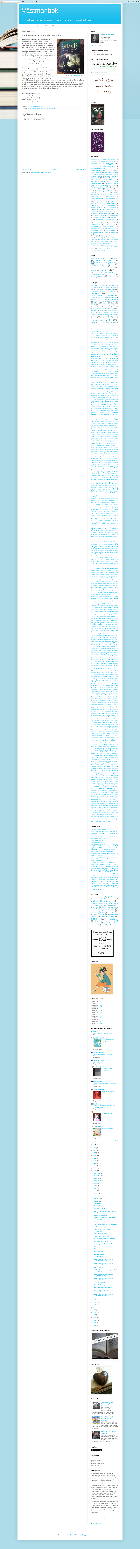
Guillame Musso (100, 506)
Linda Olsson (114, 622)
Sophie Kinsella (109, 774)
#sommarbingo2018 (112, 866)
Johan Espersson (103, 563)
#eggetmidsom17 (95, 835)
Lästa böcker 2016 (111, 194)
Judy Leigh (98, 579)
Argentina (102, 285)
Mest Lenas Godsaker (100, 1112)
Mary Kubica (108, 676)
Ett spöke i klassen (99, 1208)
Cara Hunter (98, 406)
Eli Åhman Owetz (97, 458)
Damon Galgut (94, 442)
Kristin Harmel (103, 609)
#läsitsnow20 (105, 859)
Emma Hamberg (101, 475)
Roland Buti (99, 740)
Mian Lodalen (114, 687)
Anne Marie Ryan (100, 373)
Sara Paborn (114, 753)
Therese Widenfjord (102, 790)
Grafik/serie (94, 258)
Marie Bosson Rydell (108, 661)
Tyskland (100, 320)
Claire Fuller (115, 436)
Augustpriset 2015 (112, 176)
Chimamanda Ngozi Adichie (100, 429)
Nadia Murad (94, 704)
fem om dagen (110, 215)
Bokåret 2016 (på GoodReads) (103, 1287)
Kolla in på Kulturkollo (105, 191)
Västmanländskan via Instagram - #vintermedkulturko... (104, 1295)
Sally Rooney (98, 746)
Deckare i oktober (113, 903)
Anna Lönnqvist (103, 368)
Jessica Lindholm (108, 554)
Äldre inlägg (80, 169)
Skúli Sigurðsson (106, 768)
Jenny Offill (104, 548)
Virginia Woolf (94, 810)
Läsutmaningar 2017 (100, 1256)
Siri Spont (99, 768)
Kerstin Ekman (113, 598)
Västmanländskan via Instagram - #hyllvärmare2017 (104, 1279)
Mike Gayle (109, 693)
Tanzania (107, 317)
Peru (94, 312)
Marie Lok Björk (113, 663)
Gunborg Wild (108, 506)
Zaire (114, 322)
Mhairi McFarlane (112, 686)
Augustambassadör (96, 176)
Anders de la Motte (109, 346)
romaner (104, 270)
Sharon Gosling (100, 764)
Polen (99, 312)
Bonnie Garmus (109, 397)
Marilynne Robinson (108, 668)
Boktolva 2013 (95, 872)
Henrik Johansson (96, 518)
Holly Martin (114, 520)
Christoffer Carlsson (106, 434)
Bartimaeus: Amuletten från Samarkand (105, 1224)
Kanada (93, 305)
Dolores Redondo (99, 451)
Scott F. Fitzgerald (101, 763)
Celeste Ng (110, 423)
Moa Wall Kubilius (110, 696)
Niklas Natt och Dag (96, 709)
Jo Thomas (106, 559)
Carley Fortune (110, 408)
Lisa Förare (110, 630)
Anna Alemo (95, 360)
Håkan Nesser (98, 523)
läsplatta (99, 221)
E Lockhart (107, 453)
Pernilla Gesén (107, 724)
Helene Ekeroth (95, 517)
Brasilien (108, 287)
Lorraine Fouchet (109, 635)
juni (95, 1188)
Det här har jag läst (99, 1067)
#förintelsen (94, 161)
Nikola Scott (105, 709)
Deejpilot (73, 1535)
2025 (94, 1150)
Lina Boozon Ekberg (96, 620)
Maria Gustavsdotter (112, 656)
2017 (100, 1007)
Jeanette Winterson (102, 539)
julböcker (104, 217)
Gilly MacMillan (102, 502)
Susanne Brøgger (102, 779)
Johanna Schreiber (112, 568)
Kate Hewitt (99, 596)
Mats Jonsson (114, 678)
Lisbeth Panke (111, 632)
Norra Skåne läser (113, 913)
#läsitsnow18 (94, 859)
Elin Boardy (94, 460)
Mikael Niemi (114, 691)
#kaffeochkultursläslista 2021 (109, 851)
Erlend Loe (94, 479)
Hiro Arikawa (94, 520)
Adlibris (41, 102)
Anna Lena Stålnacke (108, 366)
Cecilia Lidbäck (99, 421)
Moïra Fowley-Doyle (101, 700)
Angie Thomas (104, 352)
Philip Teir (93, 729)
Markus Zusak (110, 672)
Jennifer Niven (100, 544)
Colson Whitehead (113, 440)
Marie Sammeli (94, 665)
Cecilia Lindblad (109, 421)
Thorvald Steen (114, 792)
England (34, 108)
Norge (112, 308)
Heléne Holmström (113, 517)
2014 (100, 1012)
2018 (100, 1005)
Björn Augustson (102, 395)
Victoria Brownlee (95, 809)
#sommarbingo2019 (96, 868)
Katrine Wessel (107, 596)
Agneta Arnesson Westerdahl (99, 335)
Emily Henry (99, 472)
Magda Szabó (103, 643)
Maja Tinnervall (110, 644)
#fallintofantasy (114, 836)
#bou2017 (103, 833)
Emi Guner (103, 470)
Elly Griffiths (111, 466)
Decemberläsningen (100, 1285)
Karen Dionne (108, 585)
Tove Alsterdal (100, 796)
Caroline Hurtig (110, 410)
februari (96, 1198)
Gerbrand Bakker (113, 500)
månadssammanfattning (111, 221)
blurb (102, 205)
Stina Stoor (94, 777)
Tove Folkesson (109, 796)
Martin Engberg (106, 674)
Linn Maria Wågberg (110, 626)
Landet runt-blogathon (104, 192)
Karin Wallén (107, 590)
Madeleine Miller (109, 641)
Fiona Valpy (98, 487)
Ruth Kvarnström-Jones (108, 744)
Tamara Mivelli (114, 783)
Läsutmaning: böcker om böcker (105, 876)
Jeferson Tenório (95, 541)
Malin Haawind (104, 648)
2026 (94, 1148)
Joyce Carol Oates (108, 578)
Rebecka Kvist (114, 737)
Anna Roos (111, 368)
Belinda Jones (103, 392)
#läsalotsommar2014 (112, 853)
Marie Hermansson (102, 663)
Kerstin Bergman (104, 598)
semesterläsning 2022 (110, 226)
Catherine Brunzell (101, 419)
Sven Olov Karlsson (107, 781)
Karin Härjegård (102, 589)
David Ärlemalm (103, 447)
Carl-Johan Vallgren (100, 408)
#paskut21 (109, 864)
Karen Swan (115, 585)
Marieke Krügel (99, 667)
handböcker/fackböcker (99, 266)
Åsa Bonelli (94, 820)
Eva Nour (99, 481)
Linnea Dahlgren (99, 628)
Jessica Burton (109, 552)
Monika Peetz (111, 698)
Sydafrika (113, 316)
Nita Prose (111, 713)
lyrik (102, 268)
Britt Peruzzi (115, 399)
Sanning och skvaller (100, 1233)
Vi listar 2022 (98, 200)
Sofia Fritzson (95, 770)
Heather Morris (110, 513)
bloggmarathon (98, 203)
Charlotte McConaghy (111, 427)
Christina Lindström (106, 430)
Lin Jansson (108, 618)
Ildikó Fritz (105, 527)
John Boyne (99, 572)
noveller (110, 268)
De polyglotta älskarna (100, 1215)
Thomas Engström (104, 792)
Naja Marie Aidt (102, 704)
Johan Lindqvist (113, 563)
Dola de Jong (105, 449)
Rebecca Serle (107, 737)
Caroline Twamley (104, 414)
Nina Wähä (115, 711)
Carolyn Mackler (95, 416)
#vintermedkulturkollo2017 (100, 174)
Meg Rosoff (109, 683)
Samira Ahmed (106, 746)
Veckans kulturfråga (96, 198)
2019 (94, 1166)
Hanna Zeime (110, 509)
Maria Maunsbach (105, 657)
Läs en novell (106, 907)
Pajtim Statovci (110, 718)
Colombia (98, 289)
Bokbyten (105, 178)
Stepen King (106, 775)
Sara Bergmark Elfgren (107, 750)
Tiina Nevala (94, 794)
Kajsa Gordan (111, 583)
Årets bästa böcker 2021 (107, 248)
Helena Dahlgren (101, 515)
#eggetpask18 (114, 835)
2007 (94, 1322)
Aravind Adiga (101, 380)
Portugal (106, 312)
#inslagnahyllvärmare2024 (111, 849)
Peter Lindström (98, 726)
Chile (92, 289)
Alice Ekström (114, 342)
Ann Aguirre (112, 352)
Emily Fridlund (111, 470)
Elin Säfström (101, 462)
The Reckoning (98, 1251)
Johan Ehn (94, 563)
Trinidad (114, 317)
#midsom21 (115, 859)
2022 (94, 1158)
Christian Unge (95, 430)
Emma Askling (95, 473)
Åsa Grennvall (102, 820)
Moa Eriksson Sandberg (108, 695)
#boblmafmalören (95, 159)
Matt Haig (108, 680)
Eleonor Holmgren (113, 456)
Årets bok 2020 (99, 237)
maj (95, 1191)
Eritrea (107, 293)
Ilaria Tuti (99, 527)
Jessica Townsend (113, 555)
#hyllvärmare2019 (113, 848)
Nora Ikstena (111, 715)
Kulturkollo (93, 192)
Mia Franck (100, 687)
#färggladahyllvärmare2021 (98, 838)
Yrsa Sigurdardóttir (109, 816)
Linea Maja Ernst (99, 626)
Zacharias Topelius (98, 818)
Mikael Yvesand (95, 693)
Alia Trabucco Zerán (103, 342)
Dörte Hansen (99, 453)
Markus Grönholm (100, 670)
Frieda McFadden (110, 497)
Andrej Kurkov (104, 348)
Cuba (104, 289)
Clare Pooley (114, 438)
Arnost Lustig (106, 382)
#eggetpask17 (105, 835)
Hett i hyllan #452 (97, 1062)
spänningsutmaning (111, 230)
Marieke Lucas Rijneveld (111, 667)
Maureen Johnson (113, 682)
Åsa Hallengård (111, 820)
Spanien (103, 316)
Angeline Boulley (95, 352)
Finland (100, 295)
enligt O (95, 1031)
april (95, 1193)
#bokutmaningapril (97, 831)
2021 (94, 1160)
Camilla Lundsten (95, 404)
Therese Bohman (105, 789)
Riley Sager (111, 739)
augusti (96, 1183)
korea (100, 324)
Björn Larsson (110, 395)
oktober (96, 1178)
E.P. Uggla (115, 453)
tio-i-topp (113, 232)
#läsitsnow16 (114, 857)
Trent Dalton (110, 798)
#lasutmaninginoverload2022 (98, 853)
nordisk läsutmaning (110, 883)
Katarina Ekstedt (95, 594)
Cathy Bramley (110, 419)
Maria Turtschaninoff (106, 659)
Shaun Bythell (108, 764)
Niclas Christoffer (97, 707)
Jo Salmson (98, 559)
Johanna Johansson (107, 567)
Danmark (111, 289)
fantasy (39, 108)
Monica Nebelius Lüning (101, 698)
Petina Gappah (107, 726)
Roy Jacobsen (113, 742)
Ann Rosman (101, 354)
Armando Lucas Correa (111, 380)
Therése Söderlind (113, 790)
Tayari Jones (101, 786)
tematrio (106, 232)
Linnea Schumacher (109, 628)
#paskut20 (102, 864)
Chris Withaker (114, 429)
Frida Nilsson (111, 495)
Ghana (99, 297)
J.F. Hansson (115, 532)
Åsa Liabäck (99, 822)
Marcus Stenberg (104, 652)
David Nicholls (105, 445)
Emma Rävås (110, 475)
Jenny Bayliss (108, 544)
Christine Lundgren (95, 434)
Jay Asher (105, 536)
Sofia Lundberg (113, 770)
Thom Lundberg (95, 792)
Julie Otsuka (104, 581)
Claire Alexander (107, 436)
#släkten (96, 166)
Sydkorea (93, 317)
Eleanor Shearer (95, 456)
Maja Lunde (102, 644)
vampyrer (112, 276)
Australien (112, 285)
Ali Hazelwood (112, 341)
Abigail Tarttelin (110, 331)
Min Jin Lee (115, 693)
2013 (100, 1014)
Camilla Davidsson (102, 403)
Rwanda (93, 314)
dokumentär (100, 264)
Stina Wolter (101, 777)
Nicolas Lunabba (107, 707)
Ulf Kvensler (102, 799)
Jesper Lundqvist (100, 550)
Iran (112, 301)
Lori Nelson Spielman (99, 635)
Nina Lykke (108, 711)
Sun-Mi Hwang (108, 777)
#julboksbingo (94, 851)
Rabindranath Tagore (108, 731)
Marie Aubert (98, 661)
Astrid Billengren (108, 386)
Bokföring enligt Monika (100, 1038)
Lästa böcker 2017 (96, 196)
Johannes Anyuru (106, 570)
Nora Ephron (102, 715)
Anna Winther (95, 371)
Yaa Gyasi (99, 814)
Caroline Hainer (102, 410)
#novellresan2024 (113, 862)
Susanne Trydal (113, 779)
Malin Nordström (99, 650)
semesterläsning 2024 (96, 228)
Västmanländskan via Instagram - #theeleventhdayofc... (104, 1264)
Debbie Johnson (113, 447)
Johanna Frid (114, 565)
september (97, 1180)
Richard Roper (103, 739)
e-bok (116, 213)
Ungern (100, 322)
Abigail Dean (103, 331)
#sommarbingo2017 (97, 866)
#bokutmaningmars (111, 831)
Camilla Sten (105, 405)
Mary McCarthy (98, 678)
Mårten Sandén (98, 702)
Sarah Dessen (99, 757)
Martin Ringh (94, 676)
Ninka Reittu (94, 713)
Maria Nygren (114, 657)
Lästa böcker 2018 (110, 196)
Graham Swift (99, 504)
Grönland (113, 297)
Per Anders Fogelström (109, 722)
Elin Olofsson (114, 460)
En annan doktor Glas (108, 1091)
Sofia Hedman (104, 770)
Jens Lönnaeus (111, 548)
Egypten (112, 291)
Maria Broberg (114, 654)
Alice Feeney (94, 344)
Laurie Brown (103, 614)
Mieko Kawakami (113, 689)
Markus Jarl (109, 670)
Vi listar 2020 (108, 198)
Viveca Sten (101, 810)
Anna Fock (111, 360)
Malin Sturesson (114, 650)
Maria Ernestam (95, 656)
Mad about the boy (99, 1227)
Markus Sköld (101, 672)
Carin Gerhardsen (107, 406)
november (97, 1175)
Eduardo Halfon (95, 455)
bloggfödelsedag (113, 202)
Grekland (105, 297)
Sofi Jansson (115, 768)
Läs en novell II (99, 874)
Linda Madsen (107, 622)
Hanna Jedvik (102, 509)
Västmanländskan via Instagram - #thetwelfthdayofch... (104, 1260)
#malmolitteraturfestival (96, 165)
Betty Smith (109, 393)
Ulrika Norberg (100, 803)
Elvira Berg (101, 468)
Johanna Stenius (95, 570)
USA (110, 320)
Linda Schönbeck (109, 624)
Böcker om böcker (36, 26)
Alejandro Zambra (104, 337)
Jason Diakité (98, 536)
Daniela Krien (109, 442)
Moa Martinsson (100, 696)
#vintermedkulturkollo (111, 172)
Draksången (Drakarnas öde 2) (103, 1244)
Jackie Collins (94, 534)
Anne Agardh (102, 371)
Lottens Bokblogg (98, 1060)
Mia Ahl (93, 687)
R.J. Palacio (98, 731)
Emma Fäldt (111, 473)
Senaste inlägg (26, 169)
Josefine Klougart (98, 576)
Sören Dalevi (100, 783)
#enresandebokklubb (96, 836)
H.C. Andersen (107, 507)
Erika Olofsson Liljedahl (105, 477)
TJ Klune (107, 783)
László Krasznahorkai (109, 639)
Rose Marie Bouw (102, 742)
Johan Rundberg (105, 565)
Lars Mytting (114, 613)
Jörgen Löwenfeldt (102, 583)
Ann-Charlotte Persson (107, 356)
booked (116, 211)
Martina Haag (101, 676)
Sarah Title (110, 759)
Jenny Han (114, 546)
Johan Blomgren (105, 561)
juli (95, 1186)
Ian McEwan (111, 523)
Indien (95, 301)
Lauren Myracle (95, 614)
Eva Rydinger (106, 481)
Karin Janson (111, 589)
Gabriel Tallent (114, 498)
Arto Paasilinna (99, 384)
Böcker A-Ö (111, 179)
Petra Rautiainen (95, 728)
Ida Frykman (105, 525)
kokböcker (115, 266)
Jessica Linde (99, 554)
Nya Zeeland (94, 310)
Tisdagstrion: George (107, 1128)
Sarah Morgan (109, 757)
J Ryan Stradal (107, 532)
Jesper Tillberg (108, 550)
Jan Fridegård (111, 534)
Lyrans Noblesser (98, 1089)
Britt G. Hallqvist (107, 399)
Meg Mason (101, 683)
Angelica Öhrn (113, 350)
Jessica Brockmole (99, 552)
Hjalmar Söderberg (104, 520)
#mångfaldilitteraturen (111, 165)
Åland (110, 324)
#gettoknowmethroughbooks (108, 161)
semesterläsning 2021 (96, 226)
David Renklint (114, 445)
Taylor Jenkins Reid (110, 786)
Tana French (94, 785)
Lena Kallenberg (101, 616)
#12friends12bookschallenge (98, 829)
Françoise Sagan (107, 489)
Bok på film (97, 178)
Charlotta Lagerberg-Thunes (111, 425)
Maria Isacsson (95, 657)
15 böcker (105, 868)
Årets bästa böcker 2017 (109, 245)
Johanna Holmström (96, 567)
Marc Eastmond (95, 652)
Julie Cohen (98, 581)
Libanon (114, 306)
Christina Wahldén (100, 432)
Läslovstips (115, 192)
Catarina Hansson (101, 418)
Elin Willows (108, 462)
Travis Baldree (101, 798)
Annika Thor (115, 379)
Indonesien (102, 301)
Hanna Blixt (94, 509)
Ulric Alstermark (102, 801)
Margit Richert (94, 654)
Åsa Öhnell (106, 822)
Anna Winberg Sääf (113, 369)
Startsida (23, 26)
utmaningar (104, 236)
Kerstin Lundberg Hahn (97, 600)
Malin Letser (111, 648)
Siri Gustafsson (105, 766)
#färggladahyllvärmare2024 (98, 842)
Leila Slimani (111, 614)
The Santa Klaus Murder (101, 1241)
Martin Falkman (114, 674)
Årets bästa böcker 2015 (106, 243)
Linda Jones (99, 622)
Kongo (116, 305)
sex (97, 272)
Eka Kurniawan (114, 455)
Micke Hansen (104, 689)
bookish (95, 213)
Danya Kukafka (105, 443)
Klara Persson (114, 605)
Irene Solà (99, 530)
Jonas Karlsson (100, 574)
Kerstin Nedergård (109, 600)
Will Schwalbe (102, 812)
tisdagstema (99, 234)
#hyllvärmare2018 (96, 848)
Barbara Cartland (105, 390)
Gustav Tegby (99, 507)
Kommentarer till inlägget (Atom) (41, 172)
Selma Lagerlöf (111, 763)
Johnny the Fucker (107, 1113)
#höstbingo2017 (96, 849)
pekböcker (93, 270)
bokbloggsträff (111, 205)
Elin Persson (94, 462)
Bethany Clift (100, 393)
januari (96, 1201)
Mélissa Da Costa (106, 702)
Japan (113, 303)
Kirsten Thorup (111, 601)
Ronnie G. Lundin (109, 741)
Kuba (100, 306)
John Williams (111, 572)
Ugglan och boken (98, 1126)
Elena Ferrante (104, 456)
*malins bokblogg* (98, 1052)
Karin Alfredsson (96, 587)
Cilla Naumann (99, 436)
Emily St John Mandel (111, 472)
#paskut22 (115, 864)
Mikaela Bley (102, 693)
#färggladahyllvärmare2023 (98, 840)
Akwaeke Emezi (95, 337)
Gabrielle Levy (95, 500)
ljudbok (92, 221)
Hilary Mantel (114, 518)
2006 (94, 1325)
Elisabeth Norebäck (106, 464)
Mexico (99, 308)
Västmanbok (40, 10)
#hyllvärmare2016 (96, 846)
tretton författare (105, 925)
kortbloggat (99, 219)
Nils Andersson (114, 709)
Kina (111, 305)
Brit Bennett (100, 399)
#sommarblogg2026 (109, 167)
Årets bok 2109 (102, 239)
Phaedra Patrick (113, 728)
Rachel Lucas (114, 733)
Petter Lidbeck (104, 728)
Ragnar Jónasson (104, 735)
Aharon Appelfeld (113, 335)
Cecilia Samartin (101, 423)
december (97, 1173)
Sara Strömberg (105, 755)
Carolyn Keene (114, 414)
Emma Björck (103, 473)
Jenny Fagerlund (104, 546)
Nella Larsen (104, 706)
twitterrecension (114, 234)
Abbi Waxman (95, 331)
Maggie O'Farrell (113, 643)
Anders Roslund (99, 346)
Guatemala (93, 299)
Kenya (106, 305)
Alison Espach (109, 344)
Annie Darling (98, 375)
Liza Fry (98, 634)
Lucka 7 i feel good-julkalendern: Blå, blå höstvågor (107, 1418)
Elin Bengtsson (114, 458)
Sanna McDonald (102, 748)
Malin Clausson (111, 646)
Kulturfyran (110, 872)
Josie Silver (99, 578)
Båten (96, 1249)
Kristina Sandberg (108, 611)
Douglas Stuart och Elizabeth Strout (102, 1033)
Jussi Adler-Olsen (113, 581)
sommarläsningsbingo (96, 230)
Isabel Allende (109, 530)
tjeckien (106, 324)
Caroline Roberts (105, 412)
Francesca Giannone (108, 487)
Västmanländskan (108, 34)
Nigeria (105, 308)
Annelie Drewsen (109, 373)
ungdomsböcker (50, 108)
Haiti (100, 299)
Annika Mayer (100, 379)
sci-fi (116, 270)
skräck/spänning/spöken (98, 274)
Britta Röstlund (95, 401)
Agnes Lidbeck (99, 333)
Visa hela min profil (96, 45)
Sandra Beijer (114, 746)
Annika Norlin (107, 379)
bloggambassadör (100, 202)
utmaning (115, 887)
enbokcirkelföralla (99, 215)
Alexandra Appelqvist (104, 339)
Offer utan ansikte (99, 1254)
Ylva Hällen (105, 814)
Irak (108, 301)
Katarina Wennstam (107, 594)
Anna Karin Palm (102, 364)
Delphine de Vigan (96, 449)
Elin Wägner (115, 462)
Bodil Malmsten (101, 397)
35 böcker (98, 870)
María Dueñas (107, 678)
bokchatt (93, 207)
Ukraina (93, 322)
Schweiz (116, 314)
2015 (100, 1010)
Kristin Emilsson (113, 607)
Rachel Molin (94, 735)
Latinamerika (107, 306)
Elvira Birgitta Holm (109, 468)
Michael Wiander (95, 689)
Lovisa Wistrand (110, 637)
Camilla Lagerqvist (113, 403)
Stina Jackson (114, 776)
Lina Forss (105, 620)
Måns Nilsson (110, 700)
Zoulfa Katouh (107, 818)
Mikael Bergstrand (96, 691)
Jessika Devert (103, 557)
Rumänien (113, 312)
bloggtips (93, 205)
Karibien (101, 305)
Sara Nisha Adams (99, 753)
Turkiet (92, 320)
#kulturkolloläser (108, 163)
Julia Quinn (105, 579)
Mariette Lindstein (96, 669)
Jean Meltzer (111, 536)
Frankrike (111, 295)
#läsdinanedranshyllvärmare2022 (99, 857)
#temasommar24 (96, 172)
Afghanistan (94, 285)
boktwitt (101, 211)
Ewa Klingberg (106, 483)
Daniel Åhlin (102, 442)
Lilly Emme (101, 618)
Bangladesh (94, 287)
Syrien (100, 317)
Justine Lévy (94, 583)
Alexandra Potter (102, 341)
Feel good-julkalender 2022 (106, 185)
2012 (100, 1016)
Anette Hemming (95, 350)
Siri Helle (113, 766)
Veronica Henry (108, 805)
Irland (116, 301)
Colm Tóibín (104, 440)
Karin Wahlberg (100, 590)
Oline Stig (99, 717)
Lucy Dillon (100, 639)
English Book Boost (100, 905)
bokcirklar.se (112, 207)
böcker (29, 108)
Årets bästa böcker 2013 (103, 241)
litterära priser (111, 219)
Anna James (101, 362)
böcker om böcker (104, 260)
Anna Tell (104, 369)
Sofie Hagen (108, 772)
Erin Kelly (115, 477)
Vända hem (97, 1203)
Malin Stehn (107, 650)
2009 (100, 1021)
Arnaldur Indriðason (96, 382)
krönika (95, 268)
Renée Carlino (94, 739)
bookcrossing (109, 211)
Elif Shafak (107, 458)
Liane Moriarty (111, 616)
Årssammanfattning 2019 (97, 250)
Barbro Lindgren (114, 390)
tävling (95, 236)
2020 (100, 1001)
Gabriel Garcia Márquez (103, 498)
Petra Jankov (114, 726)
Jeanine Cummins (113, 539)
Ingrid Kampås (107, 528)
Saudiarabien (108, 314)
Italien (105, 303)
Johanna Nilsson (101, 568)
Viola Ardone (114, 809)
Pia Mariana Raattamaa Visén (106, 729)
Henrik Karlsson (106, 518)
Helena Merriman (113, 515)
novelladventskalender (100, 223)
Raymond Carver (98, 737)
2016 (100, 1009)
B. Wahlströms (76, 75)
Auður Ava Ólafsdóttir (112, 388)
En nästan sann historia (101, 1222)
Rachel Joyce (98, 733)
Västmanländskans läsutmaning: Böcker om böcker (108, 1404)
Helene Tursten (104, 517)
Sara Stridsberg (95, 755)
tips (92, 234)
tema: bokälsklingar (96, 232)
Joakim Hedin (114, 559)
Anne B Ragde (111, 371)
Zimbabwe (93, 324)
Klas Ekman (94, 607)
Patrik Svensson (114, 720)
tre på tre (95, 925)
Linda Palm (96, 624)
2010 (100, 1020)
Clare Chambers (105, 438)
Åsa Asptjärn (114, 818)
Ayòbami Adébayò (95, 390)
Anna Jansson (110, 362)
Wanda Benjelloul (110, 810)
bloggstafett (110, 204)
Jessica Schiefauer (101, 555)
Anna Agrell (106, 358)
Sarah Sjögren (102, 759)
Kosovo (94, 306)
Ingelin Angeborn (113, 527)
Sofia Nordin (94, 772)
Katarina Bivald (113, 592)
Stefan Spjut (99, 775)
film (117, 215)
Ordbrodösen (98, 1206)
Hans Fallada (103, 511)
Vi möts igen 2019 (103, 879)
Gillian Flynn (94, 502)
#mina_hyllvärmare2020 (97, 860)
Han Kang (115, 508)
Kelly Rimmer (95, 598)
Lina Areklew (115, 618)
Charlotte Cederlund (97, 427)
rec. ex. (43, 108)
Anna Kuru (111, 364)
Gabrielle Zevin (104, 500)
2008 (100, 1023)
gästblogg (96, 217)
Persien (116, 310)
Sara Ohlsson (107, 753)
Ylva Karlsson (111, 814)
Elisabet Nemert (96, 464)
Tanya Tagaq (101, 785)
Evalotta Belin (94, 483)
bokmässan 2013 (108, 209)
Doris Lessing (108, 451)
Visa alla (116, 1140)
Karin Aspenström (109, 587)
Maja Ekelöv (94, 644)
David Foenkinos (113, 443)
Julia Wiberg (111, 579)
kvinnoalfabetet (109, 881)
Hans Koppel (111, 511)
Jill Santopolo (112, 557)
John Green (105, 572)
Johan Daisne (114, 561)
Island (96, 303)
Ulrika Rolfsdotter (110, 803)
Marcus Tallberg (114, 652)
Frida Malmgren (103, 495)
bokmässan (94, 209)
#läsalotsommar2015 (96, 855)
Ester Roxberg (111, 479)
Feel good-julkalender (98, 181)
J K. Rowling (100, 532)
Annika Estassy (109, 377)
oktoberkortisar (95, 225)
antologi (106, 200)
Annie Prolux (106, 375)
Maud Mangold (104, 682)
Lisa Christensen (100, 630)
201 (100, 1003)
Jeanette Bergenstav (107, 538)
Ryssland (99, 314)
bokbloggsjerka (114, 879)
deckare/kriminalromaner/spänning (103, 262)
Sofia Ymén (101, 772)
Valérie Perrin (98, 805)
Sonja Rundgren (98, 774)
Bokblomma (97, 1104)
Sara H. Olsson (101, 752)
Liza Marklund (104, 634)
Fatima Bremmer (99, 485)
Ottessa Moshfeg (100, 718)
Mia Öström (107, 687)
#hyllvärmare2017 (112, 846)
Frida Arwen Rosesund (103, 493)
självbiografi (109, 272)
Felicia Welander (109, 485)
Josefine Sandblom (109, 576)
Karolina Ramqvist (103, 592)
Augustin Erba (101, 388)
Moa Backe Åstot (95, 695)
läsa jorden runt (101, 921)
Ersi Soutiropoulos (102, 479)
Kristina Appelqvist (98, 611)
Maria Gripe (102, 656)
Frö (95, 1246)
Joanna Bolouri (95, 561)
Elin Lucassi (100, 460)
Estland (114, 293)
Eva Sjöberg (114, 481)
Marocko (93, 308)
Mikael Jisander (106, 691)
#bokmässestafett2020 (109, 159)
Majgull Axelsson (101, 646)
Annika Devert (100, 377)
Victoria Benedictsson (112, 807)
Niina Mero (115, 707)
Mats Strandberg (97, 680)
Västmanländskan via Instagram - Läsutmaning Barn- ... (104, 1274)
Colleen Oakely (95, 440)
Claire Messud (95, 438)
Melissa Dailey (101, 685)
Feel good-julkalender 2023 (99, 187)
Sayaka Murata (107, 761)
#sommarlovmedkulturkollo (98, 168)
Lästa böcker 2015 (99, 194)
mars (96, 1196)
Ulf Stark (109, 799)
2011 (100, 1018)
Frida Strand (101, 497)
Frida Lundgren (95, 495)
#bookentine (94, 833)
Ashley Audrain (109, 384)
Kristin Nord (111, 609)
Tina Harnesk (102, 794)
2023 (94, 1155)
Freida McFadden (103, 491)
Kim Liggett (104, 601)
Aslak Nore (99, 386)
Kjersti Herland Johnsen (103, 605)
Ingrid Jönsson (96, 529)
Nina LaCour (101, 711)
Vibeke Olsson (101, 807)
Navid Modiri (97, 706)
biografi (116, 258)
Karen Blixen (100, 585)
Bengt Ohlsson (111, 392)
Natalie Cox (111, 704)
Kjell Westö (101, 604)
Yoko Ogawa (100, 816)
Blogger (84, 1535)
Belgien (101, 287)
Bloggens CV (49, 26)
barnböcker (104, 258)
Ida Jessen (112, 525)
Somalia (95, 316)
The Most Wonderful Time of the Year (105, 1239)
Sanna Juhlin (94, 748)
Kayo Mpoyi (115, 596)
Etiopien (93, 295)
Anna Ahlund (114, 358)
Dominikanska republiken (98, 291)
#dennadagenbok (113, 833)
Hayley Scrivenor (100, 513)
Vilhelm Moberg (105, 809)
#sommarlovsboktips (98, 170)
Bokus (34, 102)
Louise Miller (101, 637)
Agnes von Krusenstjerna (111, 333)
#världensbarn (112, 174)
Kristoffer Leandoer (104, 613)
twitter (106, 234)
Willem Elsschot (110, 812)
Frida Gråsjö (114, 493)
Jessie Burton (94, 557)
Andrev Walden (114, 348)
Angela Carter (104, 350)
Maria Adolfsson (104, 654)
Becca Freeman (95, 392)
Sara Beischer (94, 750)
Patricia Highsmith (104, 720)
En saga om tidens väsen (101, 1236)
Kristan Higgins (103, 607)
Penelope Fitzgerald (96, 722)
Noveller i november (99, 914)
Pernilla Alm (100, 724)
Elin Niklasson (107, 460)
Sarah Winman (98, 761)
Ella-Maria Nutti (101, 466)
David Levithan (95, 445)
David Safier (94, 447)
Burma (114, 287)
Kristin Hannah (95, 609)
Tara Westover (109, 785)
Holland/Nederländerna (111, 299)
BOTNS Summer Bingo (110, 870)
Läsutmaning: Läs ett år (106, 909)
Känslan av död (98, 1267)
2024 (94, 1153)
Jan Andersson (103, 534)
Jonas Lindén (110, 574)
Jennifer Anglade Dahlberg (107, 541)
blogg (116, 200)
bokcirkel (102, 207)
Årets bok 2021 (109, 237)
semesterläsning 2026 (110, 228)
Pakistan (102, 310)
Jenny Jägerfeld (96, 548)
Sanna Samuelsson (113, 748)
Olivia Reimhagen (109, 717)
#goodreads (94, 163)
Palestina (109, 310)
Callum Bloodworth (106, 401)
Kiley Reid (97, 601)
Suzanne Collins (95, 781)
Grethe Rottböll (108, 504)
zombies (93, 278)
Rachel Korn (106, 733)
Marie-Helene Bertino (104, 665)
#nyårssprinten (95, 864)
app (111, 200)
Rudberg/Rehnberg (96, 744)
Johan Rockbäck (95, 565)
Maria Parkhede (95, 659)
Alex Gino (112, 337)
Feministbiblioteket (99, 1081)
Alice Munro (101, 344)
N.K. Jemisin (115, 702)
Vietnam (108, 322)
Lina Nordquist (113, 620)
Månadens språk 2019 (99, 877)
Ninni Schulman (103, 713)
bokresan (93, 211)
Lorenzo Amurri (112, 634)
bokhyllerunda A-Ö (97, 881)
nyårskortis (112, 223)
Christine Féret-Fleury (112, 432)
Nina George (94, 711)
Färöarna (93, 297)
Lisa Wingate (102, 632)
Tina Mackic (110, 794)
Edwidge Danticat (104, 455)
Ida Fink (98, 525)
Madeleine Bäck (99, 641)
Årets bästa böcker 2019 (97, 247)
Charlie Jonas (99, 425)
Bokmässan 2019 (100, 179)
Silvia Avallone (97, 766)
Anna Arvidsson (104, 360)
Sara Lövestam (110, 752)
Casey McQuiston (106, 416)
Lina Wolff (93, 622)
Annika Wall (94, 380)
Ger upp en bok (108, 189)
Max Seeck (94, 683)
